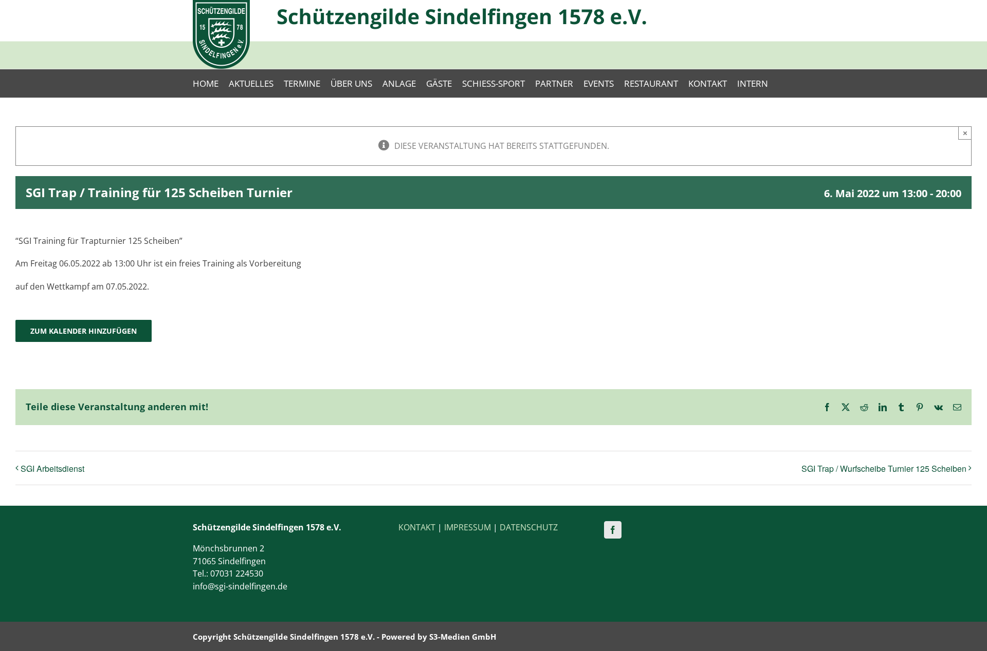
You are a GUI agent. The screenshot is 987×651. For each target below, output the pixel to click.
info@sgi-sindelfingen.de (240, 586)
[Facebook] (613, 530)
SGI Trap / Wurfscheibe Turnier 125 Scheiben (883, 468)
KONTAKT (416, 527)
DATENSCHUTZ (529, 527)
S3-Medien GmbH (462, 636)
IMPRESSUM (467, 527)
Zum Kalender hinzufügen (83, 331)
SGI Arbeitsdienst (52, 468)
